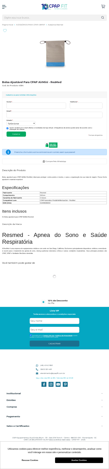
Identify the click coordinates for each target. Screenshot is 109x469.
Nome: (9, 102)
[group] (54, 301)
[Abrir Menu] (4, 7)
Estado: (10, 120)
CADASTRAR (54, 343)
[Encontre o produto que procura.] (102, 18)
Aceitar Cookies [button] (79, 460)
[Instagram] (51, 386)
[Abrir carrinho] (103, 6)
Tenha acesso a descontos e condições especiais (54, 314)
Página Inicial (8, 25)
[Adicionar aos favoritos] (5, 30)
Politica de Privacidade (63, 335)
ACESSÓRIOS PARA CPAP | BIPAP (30, 25)
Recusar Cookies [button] (30, 460)
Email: (9, 111)
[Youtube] (58, 386)
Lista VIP (54, 311)
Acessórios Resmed (55, 25)
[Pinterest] (65, 386)
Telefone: (74, 102)
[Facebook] (43, 386)
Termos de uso (48, 335)
